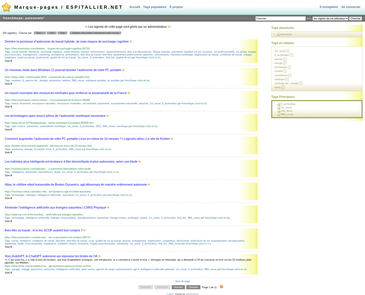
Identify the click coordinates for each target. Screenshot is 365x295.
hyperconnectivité (116, 51)
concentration (161, 54)
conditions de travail (231, 54)
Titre (51, 33)
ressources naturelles (44, 103)
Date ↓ (40, 33)
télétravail (34, 51)
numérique (122, 126)
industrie (143, 103)
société (278, 71)
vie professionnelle (224, 51)
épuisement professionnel (127, 54)
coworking (44, 54)
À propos (176, 7)
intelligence (18, 172)
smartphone (281, 75)
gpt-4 (136, 269)
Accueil (134, 7)
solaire (143, 217)
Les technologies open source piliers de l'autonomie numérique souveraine (55, 115)
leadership (10, 243)
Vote (62, 33)
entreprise (25, 240)
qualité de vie (123, 57)
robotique (31, 195)
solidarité (62, 243)
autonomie (177, 51)
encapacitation (236, 240)
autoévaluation (124, 269)
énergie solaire (118, 217)
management (30, 54)
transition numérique (182, 54)
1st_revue (82, 57)
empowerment (219, 240)
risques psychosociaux (102, 243)
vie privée (241, 51)
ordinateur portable (96, 80)
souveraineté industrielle (124, 103)
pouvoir (126, 240)
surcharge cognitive (51, 51)
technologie (18, 195)
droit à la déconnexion (139, 51)
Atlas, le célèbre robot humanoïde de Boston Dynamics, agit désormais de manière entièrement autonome (76, 184)
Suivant (178, 287)
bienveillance (45, 172)
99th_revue (78, 80)
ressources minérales (69, 103)
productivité (42, 57)
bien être (107, 54)
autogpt (16, 269)
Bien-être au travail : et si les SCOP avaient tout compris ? (44, 230)
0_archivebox (97, 57)
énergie (29, 149)
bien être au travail (91, 54)
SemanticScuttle (192, 294)
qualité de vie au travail (63, 57)
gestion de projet (105, 269)
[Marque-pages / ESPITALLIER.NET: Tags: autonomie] (221, 287)
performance (72, 54)
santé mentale (71, 51)
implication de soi (200, 240)
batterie (66, 80)
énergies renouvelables (63, 217)
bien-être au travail (77, 240)
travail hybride (19, 51)
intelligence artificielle (49, 195)
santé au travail (25, 57)
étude (57, 172)
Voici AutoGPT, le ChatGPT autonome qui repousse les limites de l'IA (51, 256)
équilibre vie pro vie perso (198, 51)
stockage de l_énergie (287, 83)
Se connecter (350, 7)
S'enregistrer (329, 7)
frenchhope (142, 57)
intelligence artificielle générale (157, 269)
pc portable (113, 80)
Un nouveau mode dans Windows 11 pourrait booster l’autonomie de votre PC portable (63, 70)
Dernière (193, 287)
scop (91, 240)
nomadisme (57, 54)
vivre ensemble (33, 243)
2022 (98, 126)
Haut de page (182, 281)
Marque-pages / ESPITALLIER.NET (68, 7)
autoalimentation (87, 217)
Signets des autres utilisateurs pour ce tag (95, 33)
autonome (49, 269)
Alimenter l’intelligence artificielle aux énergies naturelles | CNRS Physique (55, 207)
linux (48, 149)
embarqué (133, 217)
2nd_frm (110, 57)
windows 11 (18, 80)
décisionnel (183, 240)
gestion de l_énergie (37, 80)
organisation (154, 240)
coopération (168, 240)
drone (278, 87)
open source (18, 126)
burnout (85, 51)
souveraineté (89, 103)
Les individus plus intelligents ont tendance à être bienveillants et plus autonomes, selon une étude (71, 161)
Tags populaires (154, 7)
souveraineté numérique (53, 126)
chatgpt (25, 269)
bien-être (60, 240)
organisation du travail (206, 54)
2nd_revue (286, 110)
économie (25, 103)
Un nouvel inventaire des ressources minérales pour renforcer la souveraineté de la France (66, 93)
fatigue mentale (161, 51)
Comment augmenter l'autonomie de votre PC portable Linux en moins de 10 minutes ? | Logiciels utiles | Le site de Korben (87, 138)
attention (148, 54)
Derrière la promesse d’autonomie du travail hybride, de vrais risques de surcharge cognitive (67, 41)
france (15, 103)
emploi (72, 243)
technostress (97, 51)
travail (15, 240)
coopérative (49, 243)
